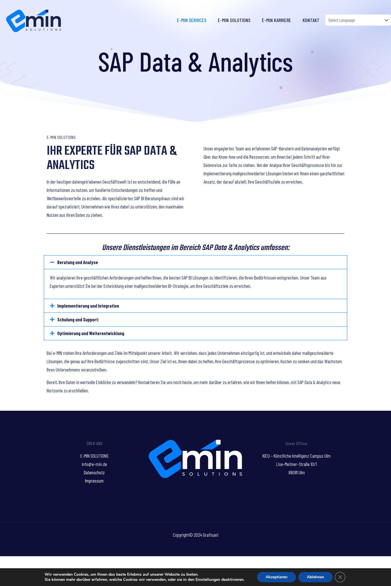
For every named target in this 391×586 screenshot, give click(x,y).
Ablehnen (315, 577)
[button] (195, 262)
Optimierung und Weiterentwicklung (90, 333)
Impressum (94, 480)
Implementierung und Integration (88, 305)
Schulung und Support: (78, 319)
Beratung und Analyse (77, 262)
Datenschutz (94, 472)
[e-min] (33, 20)
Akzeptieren (276, 577)
